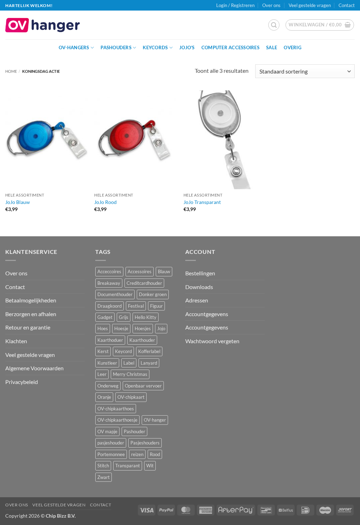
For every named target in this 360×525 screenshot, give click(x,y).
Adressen (196, 300)
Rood (155, 454)
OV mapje (107, 431)
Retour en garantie (27, 327)
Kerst (103, 351)
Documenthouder (115, 294)
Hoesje (121, 328)
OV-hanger (155, 420)
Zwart (103, 477)
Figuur (156, 306)
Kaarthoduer (110, 340)
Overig (292, 47)
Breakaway (108, 283)
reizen (137, 454)
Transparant (127, 465)
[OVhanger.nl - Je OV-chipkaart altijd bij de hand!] (42, 25)
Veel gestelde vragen (310, 5)
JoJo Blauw (17, 202)
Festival (136, 306)
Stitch (103, 465)
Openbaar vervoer (143, 386)
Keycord (123, 351)
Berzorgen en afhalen (30, 313)
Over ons (271, 5)
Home (11, 71)
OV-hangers (74, 47)
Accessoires (140, 271)
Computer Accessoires (230, 47)
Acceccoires (109, 271)
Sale (271, 47)
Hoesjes (143, 328)
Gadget (104, 317)
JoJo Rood (105, 202)
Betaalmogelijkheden (30, 300)
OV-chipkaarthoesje (117, 420)
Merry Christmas (130, 374)
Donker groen (153, 294)
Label (128, 363)
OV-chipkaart (130, 397)
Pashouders (116, 47)
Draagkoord (109, 306)
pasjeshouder (110, 443)
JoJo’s (187, 47)
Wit (150, 465)
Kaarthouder (142, 340)
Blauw (164, 271)
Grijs (123, 317)
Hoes (102, 328)
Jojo (161, 328)
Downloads (199, 286)
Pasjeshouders (145, 443)
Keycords (155, 47)
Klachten (16, 341)
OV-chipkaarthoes (115, 408)
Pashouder (134, 431)
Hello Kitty (145, 317)
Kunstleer (107, 363)
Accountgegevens (206, 313)
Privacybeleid (21, 381)
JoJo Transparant (202, 202)
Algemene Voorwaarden (34, 368)
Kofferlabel (149, 351)
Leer (102, 374)
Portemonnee (111, 454)
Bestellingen (200, 273)
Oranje (104, 397)
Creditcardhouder (144, 283)
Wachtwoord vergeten (212, 341)
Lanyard (149, 363)
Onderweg (107, 386)
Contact (347, 5)
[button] (273, 25)
